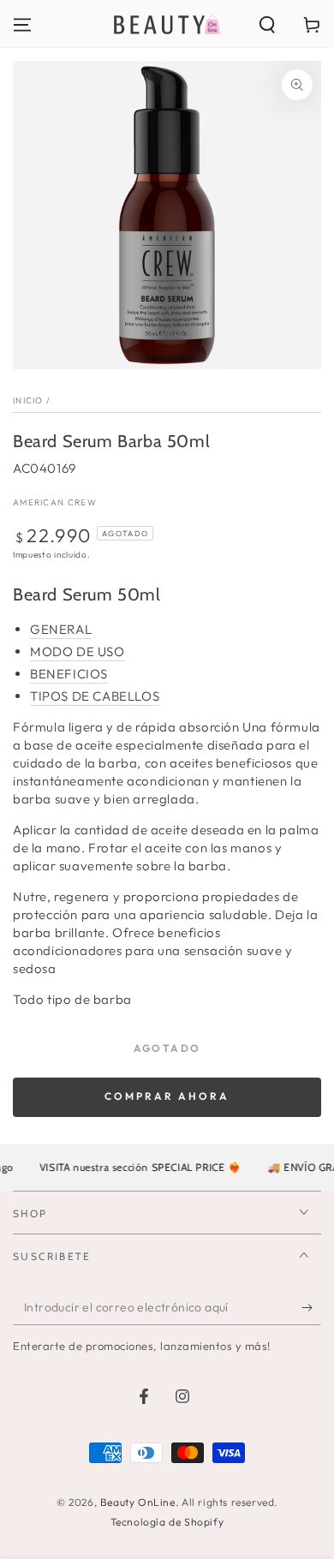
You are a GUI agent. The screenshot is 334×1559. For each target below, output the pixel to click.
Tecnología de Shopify (167, 1521)
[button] (267, 24)
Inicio (28, 400)
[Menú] (22, 24)
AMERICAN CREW (55, 502)
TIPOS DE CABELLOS (94, 696)
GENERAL (61, 629)
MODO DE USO (77, 651)
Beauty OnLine (138, 1502)
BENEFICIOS (69, 674)
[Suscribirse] (311, 1308)
